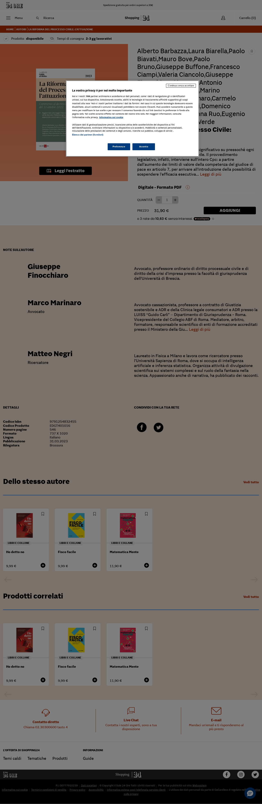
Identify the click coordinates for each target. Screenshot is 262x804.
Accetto (143, 146)
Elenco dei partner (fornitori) (87, 134)
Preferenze (119, 146)
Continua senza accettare (181, 85)
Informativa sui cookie (111, 117)
